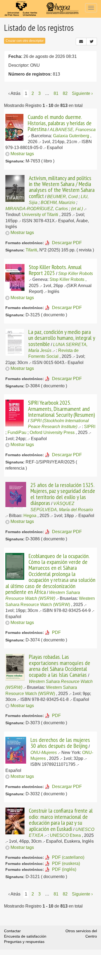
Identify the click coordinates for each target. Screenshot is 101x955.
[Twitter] (91, 41)
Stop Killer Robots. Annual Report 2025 (55, 270)
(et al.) (77, 208)
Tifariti (31, 250)
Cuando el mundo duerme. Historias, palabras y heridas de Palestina (60, 123)
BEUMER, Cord (62, 196)
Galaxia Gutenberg (71, 135)
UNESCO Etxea (65, 835)
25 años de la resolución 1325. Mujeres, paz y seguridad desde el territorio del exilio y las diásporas (62, 494)
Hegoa (29, 515)
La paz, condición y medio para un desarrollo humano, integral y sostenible (61, 338)
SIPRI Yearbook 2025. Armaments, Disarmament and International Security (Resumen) (61, 408)
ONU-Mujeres (43, 752)
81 (56, 93)
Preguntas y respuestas (24, 941)
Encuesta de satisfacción (25, 936)
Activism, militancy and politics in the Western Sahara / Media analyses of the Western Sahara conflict (62, 187)
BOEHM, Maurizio (58, 202)
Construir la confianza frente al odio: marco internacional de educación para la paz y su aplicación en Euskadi (61, 819)
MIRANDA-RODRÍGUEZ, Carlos (36, 208)
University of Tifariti (40, 214)
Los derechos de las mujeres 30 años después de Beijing (60, 742)
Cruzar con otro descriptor (25, 41)
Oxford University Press (52, 432)
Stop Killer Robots (75, 273)
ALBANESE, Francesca (73, 129)
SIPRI (89, 426)
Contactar (12, 931)
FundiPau (17, 432)
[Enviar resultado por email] (81, 41)
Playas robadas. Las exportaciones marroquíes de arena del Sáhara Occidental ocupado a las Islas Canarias (59, 665)
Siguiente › (82, 93)
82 (65, 93)
